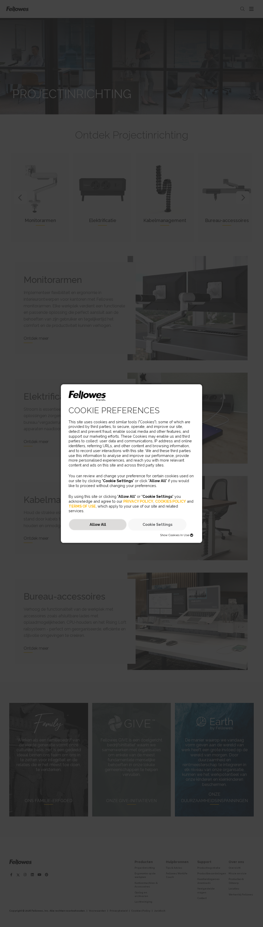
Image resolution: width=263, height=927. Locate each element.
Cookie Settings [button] (157, 524)
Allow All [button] (98, 524)
